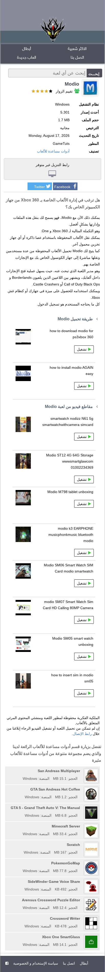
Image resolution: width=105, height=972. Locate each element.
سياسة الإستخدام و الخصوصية (35, 963)
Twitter (39, 187)
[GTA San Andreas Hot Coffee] (23, 789)
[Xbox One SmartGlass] (21, 937)
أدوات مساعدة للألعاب (53, 151)
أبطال (26, 49)
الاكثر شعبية (77, 49)
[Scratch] (22, 845)
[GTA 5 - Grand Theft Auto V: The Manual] (9, 808)
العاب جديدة (26, 57)
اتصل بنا (77, 57)
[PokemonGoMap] (21, 863)
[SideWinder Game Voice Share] (22, 881)
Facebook (62, 187)
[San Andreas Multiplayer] (21, 771)
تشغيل (82, 349)
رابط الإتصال (82, 734)
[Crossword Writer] (22, 918)
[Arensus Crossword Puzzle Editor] (20, 900)
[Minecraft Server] (21, 826)
